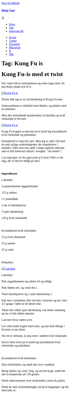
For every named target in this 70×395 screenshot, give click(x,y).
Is (10, 50)
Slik (11, 54)
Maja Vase (8, 10)
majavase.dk (16, 31)
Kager (12, 37)
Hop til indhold (10, 3)
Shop (12, 24)
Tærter (13, 40)
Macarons (15, 47)
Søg (11, 27)
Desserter (14, 44)
